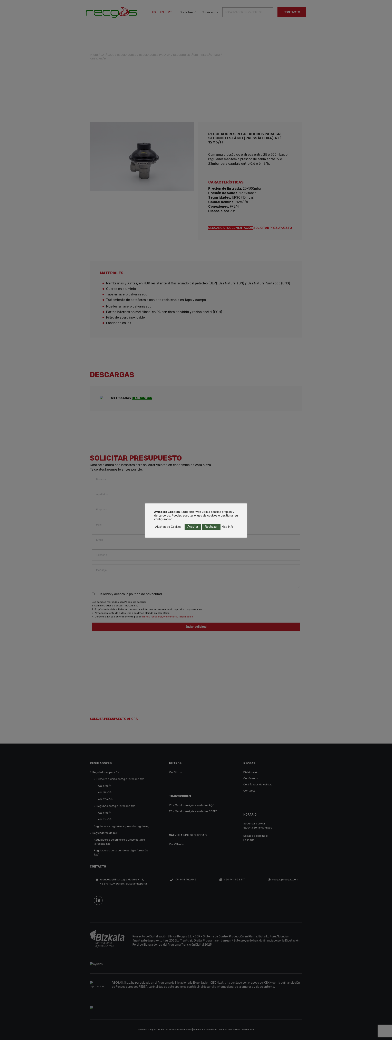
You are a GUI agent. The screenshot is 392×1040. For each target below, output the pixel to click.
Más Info (228, 527)
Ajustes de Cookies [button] (168, 527)
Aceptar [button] (192, 526)
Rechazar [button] (211, 526)
